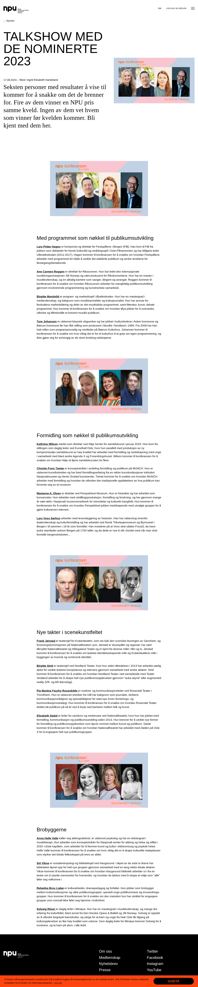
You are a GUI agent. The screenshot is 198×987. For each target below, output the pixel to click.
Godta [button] (174, 981)
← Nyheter (8, 21)
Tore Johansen (47, 321)
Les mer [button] (58, 983)
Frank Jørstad (46, 640)
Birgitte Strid (45, 665)
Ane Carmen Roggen (51, 271)
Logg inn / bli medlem (176, 8)
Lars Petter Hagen (49, 246)
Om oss (105, 951)
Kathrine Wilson (47, 444)
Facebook (155, 957)
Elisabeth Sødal (47, 715)
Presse (105, 970)
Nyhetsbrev (108, 963)
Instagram (155, 963)
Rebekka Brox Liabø (50, 888)
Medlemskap (109, 957)
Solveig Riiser (46, 909)
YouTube (154, 970)
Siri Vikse (43, 863)
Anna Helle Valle (47, 838)
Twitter (152, 951)
